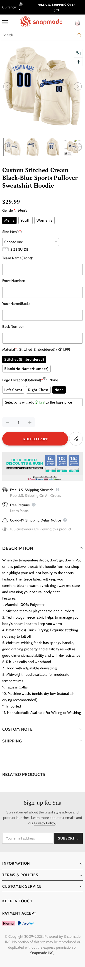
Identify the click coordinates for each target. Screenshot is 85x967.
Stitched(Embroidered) (24, 359)
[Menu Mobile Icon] (5, 22)
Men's (9, 220)
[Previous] (7, 86)
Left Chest (13, 390)
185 (13, 529)
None (59, 390)
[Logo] (43, 22)
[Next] (78, 86)
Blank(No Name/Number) (26, 369)
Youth (25, 220)
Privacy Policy (44, 823)
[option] (42, 86)
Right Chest (38, 390)
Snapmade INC (41, 953)
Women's (44, 220)
